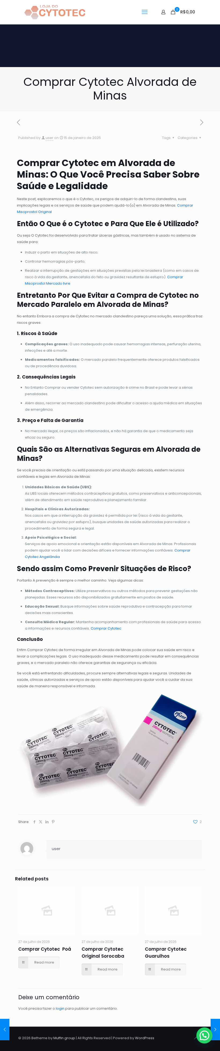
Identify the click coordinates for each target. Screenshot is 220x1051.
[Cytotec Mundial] (55, 12)
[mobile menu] (144, 12)
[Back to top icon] (196, 1038)
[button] (204, 1035)
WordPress (144, 1038)
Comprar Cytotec (106, 628)
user (49, 137)
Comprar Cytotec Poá (44, 949)
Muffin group (64, 1038)
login (60, 1008)
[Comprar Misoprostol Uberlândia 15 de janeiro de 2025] (215, 1029)
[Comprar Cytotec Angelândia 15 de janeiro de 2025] (4, 1029)
